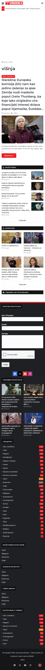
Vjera (5, 511)
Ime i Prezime (8, 315)
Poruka (5, 333)
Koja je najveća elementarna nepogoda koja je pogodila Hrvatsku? (13, 185)
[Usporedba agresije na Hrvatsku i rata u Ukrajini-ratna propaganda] (11, 418)
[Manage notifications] (40, 665)
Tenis (5, 522)
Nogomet (6, 518)
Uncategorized (8, 500)
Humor (5, 464)
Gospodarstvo (8, 497)
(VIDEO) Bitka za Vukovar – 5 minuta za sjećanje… (32, 248)
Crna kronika (7, 490)
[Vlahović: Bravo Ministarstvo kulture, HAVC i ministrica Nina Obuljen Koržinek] (33, 262)
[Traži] (42, 4)
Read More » (9, 155)
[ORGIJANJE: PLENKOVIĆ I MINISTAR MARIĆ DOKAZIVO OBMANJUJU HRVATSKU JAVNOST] (33, 418)
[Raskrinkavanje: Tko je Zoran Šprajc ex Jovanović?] (37, 197)
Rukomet (6, 536)
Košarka (6, 529)
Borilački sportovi (9, 525)
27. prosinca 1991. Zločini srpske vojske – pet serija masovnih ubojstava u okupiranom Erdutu (11, 402)
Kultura (5, 504)
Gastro (5, 468)
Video (5, 450)
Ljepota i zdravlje (9, 461)
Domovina (6, 482)
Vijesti (5, 479)
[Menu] (3, 4)
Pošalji (5, 364)
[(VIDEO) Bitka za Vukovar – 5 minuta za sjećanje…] (33, 237)
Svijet (5, 486)
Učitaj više (22, 220)
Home (5, 62)
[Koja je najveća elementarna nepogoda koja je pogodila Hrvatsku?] (37, 186)
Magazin (6, 454)
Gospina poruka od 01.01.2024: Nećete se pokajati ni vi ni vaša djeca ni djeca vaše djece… (14, 175)
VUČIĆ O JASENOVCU (10, 246)
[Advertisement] (22, 36)
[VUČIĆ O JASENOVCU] (11, 237)
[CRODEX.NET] (14, 3)
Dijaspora (6, 493)
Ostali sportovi (8, 532)
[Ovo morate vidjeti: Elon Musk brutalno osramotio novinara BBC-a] (33, 389)
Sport (5, 514)
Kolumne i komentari (10, 472)
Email (5, 324)
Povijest (6, 507)
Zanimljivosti (7, 457)
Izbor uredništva (8, 76)
